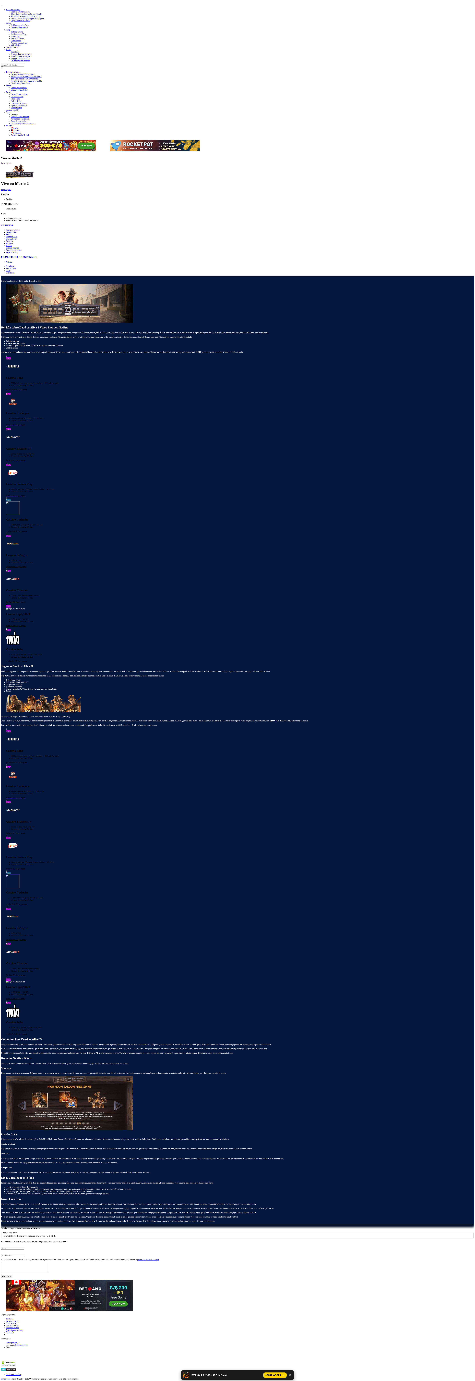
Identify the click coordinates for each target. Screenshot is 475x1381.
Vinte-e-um (15, 99)
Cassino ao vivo (17, 97)
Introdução (10, 266)
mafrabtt (6, 2)
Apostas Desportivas (19, 43)
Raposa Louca (11, 237)
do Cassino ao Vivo (18, 34)
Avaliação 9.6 (11, 389)
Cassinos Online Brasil (20, 135)
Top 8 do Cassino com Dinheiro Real (25, 16)
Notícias (14, 114)
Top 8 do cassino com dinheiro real (24, 79)
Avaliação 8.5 (11, 531)
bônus (8, 23)
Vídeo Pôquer (16, 108)
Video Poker (16, 45)
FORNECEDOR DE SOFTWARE (18, 257)
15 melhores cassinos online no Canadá (26, 14)
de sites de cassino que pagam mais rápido (27, 18)
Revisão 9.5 (11, 425)
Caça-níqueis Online (19, 94)
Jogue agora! (6, 163)
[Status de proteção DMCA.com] (8, 1370)
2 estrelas (42, 1236)
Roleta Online (16, 101)
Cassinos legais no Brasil (20, 83)
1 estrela (52, 1236)
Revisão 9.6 (11, 626)
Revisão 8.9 (11, 602)
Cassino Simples (12, 248)
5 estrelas (10, 1236)
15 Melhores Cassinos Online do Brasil (26, 77)
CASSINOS (7, 225)
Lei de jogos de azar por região (23, 123)
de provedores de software (21, 54)
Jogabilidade (11, 268)
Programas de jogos (18, 103)
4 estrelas (20, 1236)
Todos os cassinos (13, 10)
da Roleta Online (17, 38)
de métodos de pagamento (21, 56)
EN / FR (9, 125)
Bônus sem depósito (19, 88)
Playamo (9, 243)
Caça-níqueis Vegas (13, 250)
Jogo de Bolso (11, 252)
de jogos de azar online (20, 58)
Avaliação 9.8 (11, 661)
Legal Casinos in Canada (20, 21)
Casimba (9, 241)
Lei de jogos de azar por (20, 61)
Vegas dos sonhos (13, 230)
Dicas (8, 271)
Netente (9, 262)
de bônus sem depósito (20, 25)
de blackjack (16, 36)
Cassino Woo (11, 232)
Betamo (9, 234)
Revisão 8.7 (11, 496)
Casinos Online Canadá (20, 12)
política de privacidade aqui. (148, 1260)
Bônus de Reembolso (19, 27)
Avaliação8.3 (11, 567)
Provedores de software (20, 117)
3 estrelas (31, 1236)
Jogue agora (22, 389)
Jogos (8, 92)
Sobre (8, 50)
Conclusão (10, 273)
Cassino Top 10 (12, 47)
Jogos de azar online (19, 121)
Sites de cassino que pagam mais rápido (26, 81)
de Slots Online (17, 32)
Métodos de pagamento (20, 119)
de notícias (15, 52)
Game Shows (16, 41)
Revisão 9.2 (11, 460)
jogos (8, 30)
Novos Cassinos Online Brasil (22, 74)
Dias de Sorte (11, 239)
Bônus (8, 85)
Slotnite (9, 246)
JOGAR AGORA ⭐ (275, 1375)
